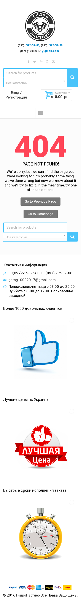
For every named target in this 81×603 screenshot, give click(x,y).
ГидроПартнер (28, 595)
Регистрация (16, 97)
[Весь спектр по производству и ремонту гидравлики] (40, 26)
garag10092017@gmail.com (32, 280)
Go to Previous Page (40, 201)
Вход (15, 93)
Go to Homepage (40, 214)
